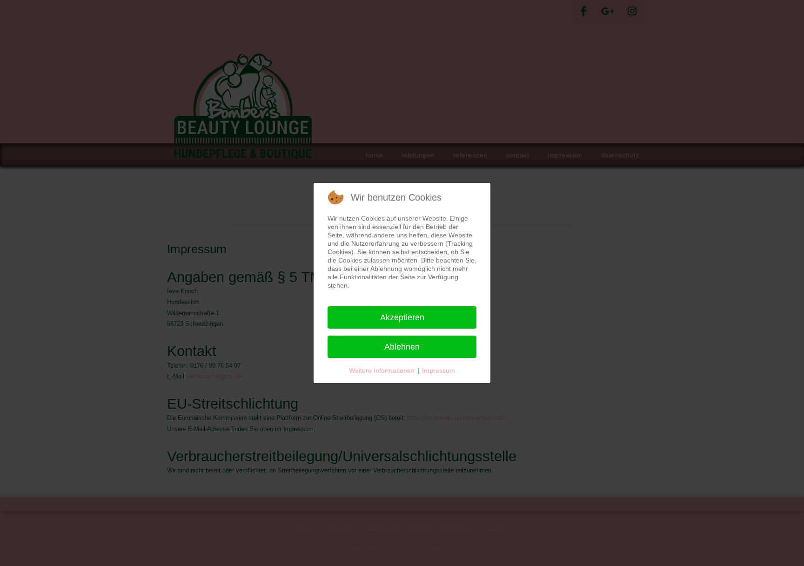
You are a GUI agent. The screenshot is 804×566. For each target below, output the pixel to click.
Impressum (438, 370)
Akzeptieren (402, 317)
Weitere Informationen (382, 370)
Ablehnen (402, 346)
